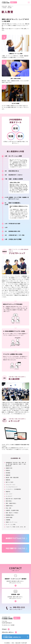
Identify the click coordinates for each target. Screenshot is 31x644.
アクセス (4, 629)
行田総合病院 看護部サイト (7, 6)
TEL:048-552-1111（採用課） (8, 625)
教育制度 (4, 7)
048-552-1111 (17, 607)
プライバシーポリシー (8, 632)
